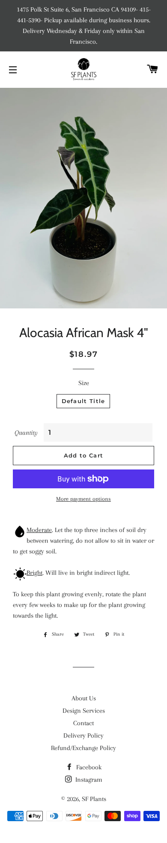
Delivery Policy (83, 735)
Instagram (88, 779)
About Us (84, 698)
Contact (83, 723)
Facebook (88, 767)
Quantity (26, 432)
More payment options (83, 499)
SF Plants (94, 799)
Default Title (83, 401)
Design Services (84, 710)
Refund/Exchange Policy (83, 748)
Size (83, 383)
